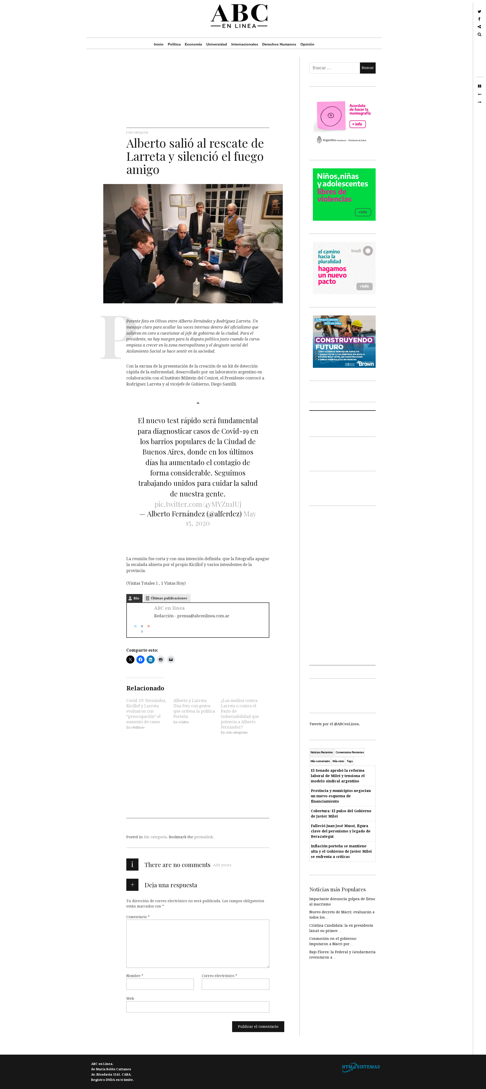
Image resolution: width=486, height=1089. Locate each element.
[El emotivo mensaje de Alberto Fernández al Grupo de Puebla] (479, 94)
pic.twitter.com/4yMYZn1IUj (197, 504)
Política (174, 44)
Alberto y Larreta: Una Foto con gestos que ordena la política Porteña (194, 708)
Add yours (222, 865)
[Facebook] (140, 626)
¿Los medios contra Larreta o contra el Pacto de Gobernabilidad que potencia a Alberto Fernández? (240, 713)
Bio (136, 598)
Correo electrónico (219, 976)
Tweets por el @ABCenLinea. (334, 724)
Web (130, 998)
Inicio (159, 44)
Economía (193, 44)
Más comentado (320, 761)
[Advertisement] (197, 92)
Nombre (134, 976)
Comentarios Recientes (350, 752)
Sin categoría (138, 132)
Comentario (138, 917)
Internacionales (244, 44)
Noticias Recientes (322, 752)
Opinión (307, 44)
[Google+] (147, 626)
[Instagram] (140, 631)
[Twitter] (133, 626)
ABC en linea (169, 608)
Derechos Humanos (279, 44)
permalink (203, 837)
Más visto (338, 761)
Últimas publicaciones (169, 598)
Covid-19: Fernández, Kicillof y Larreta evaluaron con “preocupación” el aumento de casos (146, 711)
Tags (350, 761)
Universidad (216, 44)
